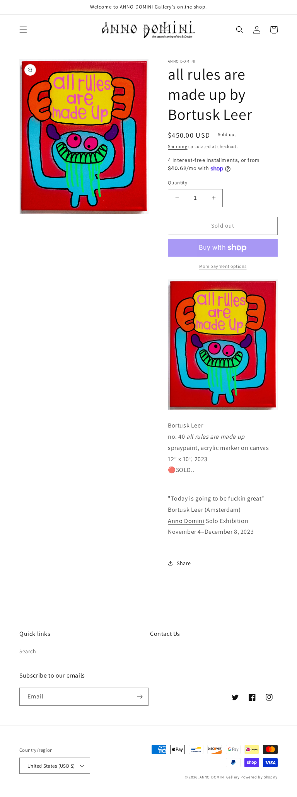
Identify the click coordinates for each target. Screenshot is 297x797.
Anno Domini (186, 521)
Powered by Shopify (259, 777)
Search (27, 651)
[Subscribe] (139, 697)
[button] (23, 29)
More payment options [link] (223, 266)
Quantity (177, 182)
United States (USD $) (51, 766)
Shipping (178, 146)
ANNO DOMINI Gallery (219, 777)
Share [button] (184, 563)
